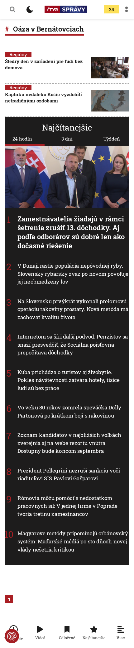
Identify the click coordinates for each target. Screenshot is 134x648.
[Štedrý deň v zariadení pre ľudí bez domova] (110, 67)
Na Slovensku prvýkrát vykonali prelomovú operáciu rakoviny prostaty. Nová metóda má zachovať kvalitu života (72, 309)
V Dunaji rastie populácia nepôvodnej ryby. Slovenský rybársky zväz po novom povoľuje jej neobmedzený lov (72, 273)
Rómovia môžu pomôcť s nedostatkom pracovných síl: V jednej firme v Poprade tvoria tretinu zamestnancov (67, 505)
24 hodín (22, 139)
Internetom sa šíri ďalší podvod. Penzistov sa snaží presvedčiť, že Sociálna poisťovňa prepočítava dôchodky (72, 344)
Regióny (18, 54)
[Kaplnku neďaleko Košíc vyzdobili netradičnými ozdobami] (110, 100)
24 (111, 9)
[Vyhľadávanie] (12, 9)
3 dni (67, 139)
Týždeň (111, 139)
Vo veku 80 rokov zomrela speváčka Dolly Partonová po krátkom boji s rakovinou (69, 411)
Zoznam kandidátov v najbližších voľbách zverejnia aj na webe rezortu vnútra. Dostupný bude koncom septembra (69, 442)
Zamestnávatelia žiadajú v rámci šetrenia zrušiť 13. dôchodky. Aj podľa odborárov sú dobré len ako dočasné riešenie (71, 232)
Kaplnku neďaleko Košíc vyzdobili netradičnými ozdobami (43, 97)
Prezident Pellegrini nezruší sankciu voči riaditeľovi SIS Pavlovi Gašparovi (68, 474)
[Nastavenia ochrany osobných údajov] (12, 636)
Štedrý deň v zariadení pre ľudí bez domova (44, 64)
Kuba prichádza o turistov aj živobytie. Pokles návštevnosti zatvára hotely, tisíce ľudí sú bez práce (68, 380)
